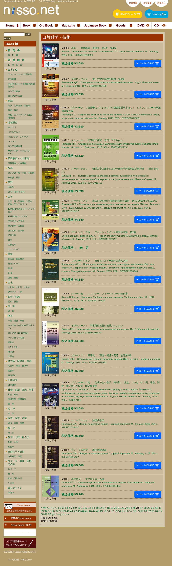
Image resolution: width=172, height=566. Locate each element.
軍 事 (11, 404)
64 (156, 511)
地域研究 (12, 122)
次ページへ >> (60, 514)
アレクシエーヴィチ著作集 (20, 74)
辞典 (10, 168)
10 (78, 507)
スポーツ (12, 469)
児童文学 (12, 235)
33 (42, 511)
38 (60, 511)
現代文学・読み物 (16, 230)
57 (130, 511)
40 (68, 511)
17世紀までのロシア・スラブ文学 (21, 210)
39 (64, 511)
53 (116, 511)
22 (122, 507)
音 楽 (10, 273)
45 (86, 511)
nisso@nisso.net (70, 1)
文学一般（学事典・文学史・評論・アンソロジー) (21, 202)
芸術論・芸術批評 (16, 259)
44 (82, 511)
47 (93, 511)
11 (82, 507)
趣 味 (11, 474)
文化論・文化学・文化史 (19, 287)
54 (119, 511)
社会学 (11, 447)
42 (75, 511)
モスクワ (12, 127)
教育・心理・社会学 (18, 437)
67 (45, 514)
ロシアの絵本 (14, 91)
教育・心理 (13, 442)
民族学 (11, 371)
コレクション (15, 487)
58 (134, 511)
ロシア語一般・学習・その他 (21, 173)
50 (104, 511)
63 (153, 511)
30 (152, 507)
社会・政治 (13, 394)
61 (145, 511)
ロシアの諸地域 (15, 146)
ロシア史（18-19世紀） (18, 333)
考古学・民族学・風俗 (19, 361)
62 (149, 511)
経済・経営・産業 (17, 418)
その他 (11, 483)
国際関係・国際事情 (17, 399)
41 (71, 511)
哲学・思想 (14, 296)
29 (148, 507)
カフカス (12, 141)
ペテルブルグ (14, 132)
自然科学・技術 (16, 451)
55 (123, 511)
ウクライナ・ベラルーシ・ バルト (20, 152)
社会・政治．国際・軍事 (21, 389)
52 (112, 511)
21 (119, 507)
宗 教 (11, 306)
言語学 (11, 187)
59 (138, 511)
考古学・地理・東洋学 (18, 366)
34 (45, 511)
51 (108, 511)
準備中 (11, 492)
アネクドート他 (15, 292)
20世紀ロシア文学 (16, 221)
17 (104, 507)
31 (156, 507)
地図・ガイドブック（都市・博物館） (21, 116)
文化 (10, 282)
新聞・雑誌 (13, 110)
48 (97, 511)
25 (134, 507)
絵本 (10, 240)
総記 (10, 100)
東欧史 (11, 342)
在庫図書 (12, 79)
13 (89, 507)
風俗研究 (12, 375)
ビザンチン (13, 347)
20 (115, 507)
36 (53, 511)
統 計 (11, 427)
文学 (10, 196)
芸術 (10, 254)
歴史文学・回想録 (16, 226)
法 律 (11, 408)
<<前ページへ (49, 507)
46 (90, 511)
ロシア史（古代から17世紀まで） (21, 326)
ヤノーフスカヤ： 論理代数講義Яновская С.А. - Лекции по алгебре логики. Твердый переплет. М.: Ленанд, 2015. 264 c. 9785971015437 (109, 453)
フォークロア (14, 249)
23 (126, 507)
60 (141, 511)
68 (49, 514)
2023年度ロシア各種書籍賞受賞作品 (21, 85)
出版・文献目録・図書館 (19, 105)
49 (101, 511)
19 (111, 507)
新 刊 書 (13, 55)
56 (127, 511)
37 (56, 511)
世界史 (11, 356)
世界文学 (12, 244)
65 (160, 511)
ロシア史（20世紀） (17, 337)
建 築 (10, 268)
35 (49, 511)
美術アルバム (14, 263)
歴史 (10, 315)
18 (108, 507)
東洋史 (11, 352)
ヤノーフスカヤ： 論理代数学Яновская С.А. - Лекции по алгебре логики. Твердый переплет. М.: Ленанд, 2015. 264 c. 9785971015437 (109, 424)
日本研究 (12, 380)
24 (130, 507)
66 (42, 514)
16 (100, 507)
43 (79, 511)
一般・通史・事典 (16, 320)
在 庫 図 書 (15, 65)
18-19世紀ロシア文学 (17, 216)
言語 (10, 182)
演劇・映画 (13, 278)
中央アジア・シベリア (18, 137)
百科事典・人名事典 (18, 158)
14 (93, 507)
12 (86, 507)
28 (145, 507)
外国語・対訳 (14, 177)
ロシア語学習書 (15, 96)
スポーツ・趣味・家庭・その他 (21, 462)
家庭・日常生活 (15, 478)
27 (141, 507)
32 (159, 507)
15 (97, 507)
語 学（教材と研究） (17, 192)
